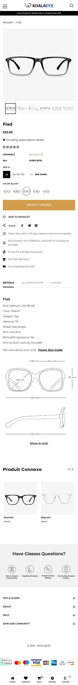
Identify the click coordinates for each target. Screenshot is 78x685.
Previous (2, 109)
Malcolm (46, 517)
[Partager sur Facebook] (22, 226)
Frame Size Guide (50, 350)
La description (32, 282)
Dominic (9, 517)
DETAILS (8, 282)
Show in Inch (39, 443)
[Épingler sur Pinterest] (36, 226)
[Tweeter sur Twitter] (29, 226)
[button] (11, 147)
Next (76, 109)
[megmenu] (9, 5)
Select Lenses (39, 205)
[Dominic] (20, 498)
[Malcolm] (57, 498)
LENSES (56, 282)
